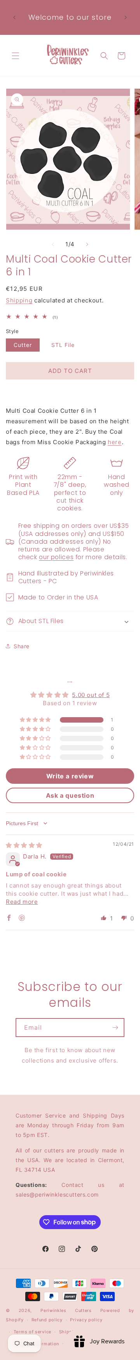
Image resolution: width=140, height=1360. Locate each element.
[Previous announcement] (14, 17)
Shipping (19, 300)
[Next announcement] (125, 17)
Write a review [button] (70, 776)
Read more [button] (22, 901)
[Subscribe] (115, 1027)
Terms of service (32, 1331)
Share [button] (22, 646)
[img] (24, 845)
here (114, 442)
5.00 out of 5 (91, 695)
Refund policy (47, 1319)
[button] (15, 55)
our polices (56, 557)
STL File (63, 345)
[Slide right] (87, 244)
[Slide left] (52, 244)
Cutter (23, 345)
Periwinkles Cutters (66, 1310)
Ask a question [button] (70, 795)
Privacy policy (86, 1319)
